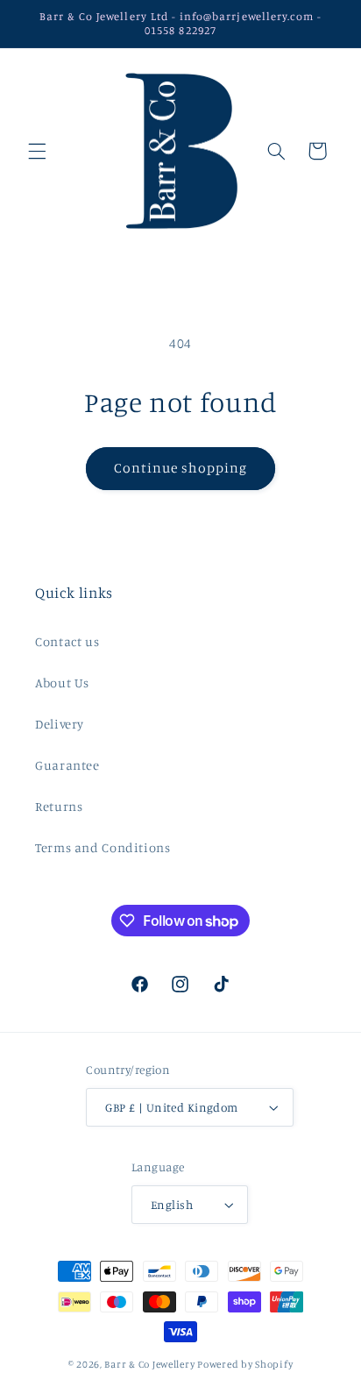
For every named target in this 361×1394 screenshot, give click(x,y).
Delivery (59, 723)
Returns (58, 806)
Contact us (67, 641)
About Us (62, 682)
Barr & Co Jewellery (149, 1364)
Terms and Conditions (103, 847)
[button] (37, 151)
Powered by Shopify (245, 1364)
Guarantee (67, 764)
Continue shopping (181, 467)
